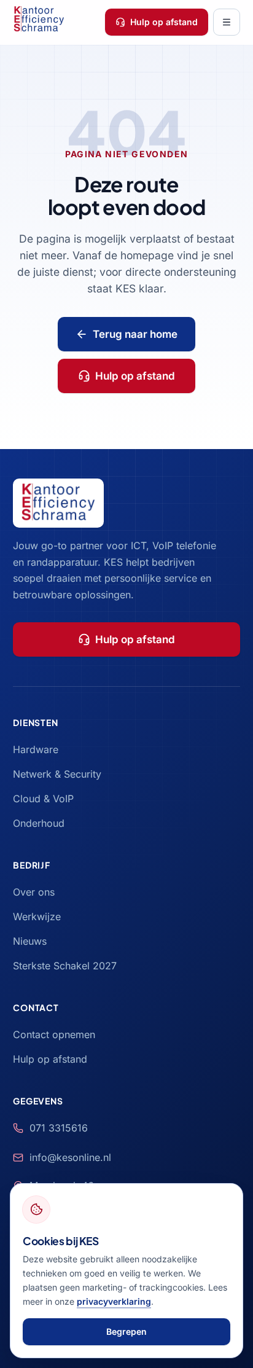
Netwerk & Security (57, 774)
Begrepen (126, 1331)
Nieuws (30, 941)
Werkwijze (37, 916)
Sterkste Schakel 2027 (65, 966)
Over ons (34, 892)
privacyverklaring (114, 1301)
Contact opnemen (54, 1034)
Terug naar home (135, 334)
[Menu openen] (226, 22)
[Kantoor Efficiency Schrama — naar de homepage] (39, 21)
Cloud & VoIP (43, 798)
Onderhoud (38, 823)
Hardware (35, 749)
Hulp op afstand (164, 22)
